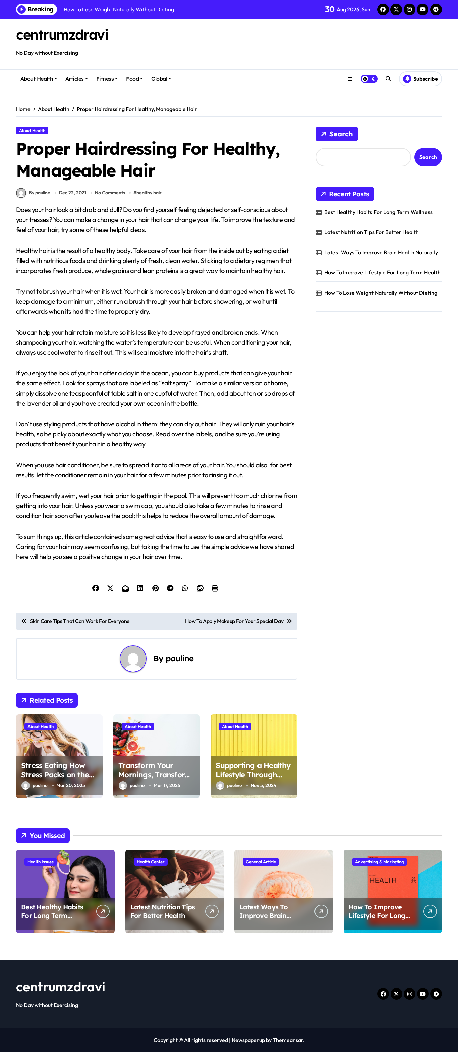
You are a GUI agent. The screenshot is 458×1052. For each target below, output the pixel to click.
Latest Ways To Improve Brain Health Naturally (381, 252)
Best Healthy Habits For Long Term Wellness (378, 212)
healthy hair (149, 193)
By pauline (39, 193)
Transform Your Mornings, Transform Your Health (154, 775)
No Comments (110, 193)
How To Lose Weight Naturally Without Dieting (381, 292)
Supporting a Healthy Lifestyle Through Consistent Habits (253, 775)
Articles (74, 78)
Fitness (105, 78)
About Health (36, 78)
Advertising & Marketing (379, 861)
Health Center (151, 861)
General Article (261, 861)
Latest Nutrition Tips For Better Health (371, 232)
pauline (180, 658)
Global (159, 78)
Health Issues (40, 861)
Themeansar (288, 1040)
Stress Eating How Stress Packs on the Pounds (55, 775)
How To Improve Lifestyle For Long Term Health (382, 272)
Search (341, 134)
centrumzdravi (62, 34)
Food (132, 78)
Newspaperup (248, 1040)
